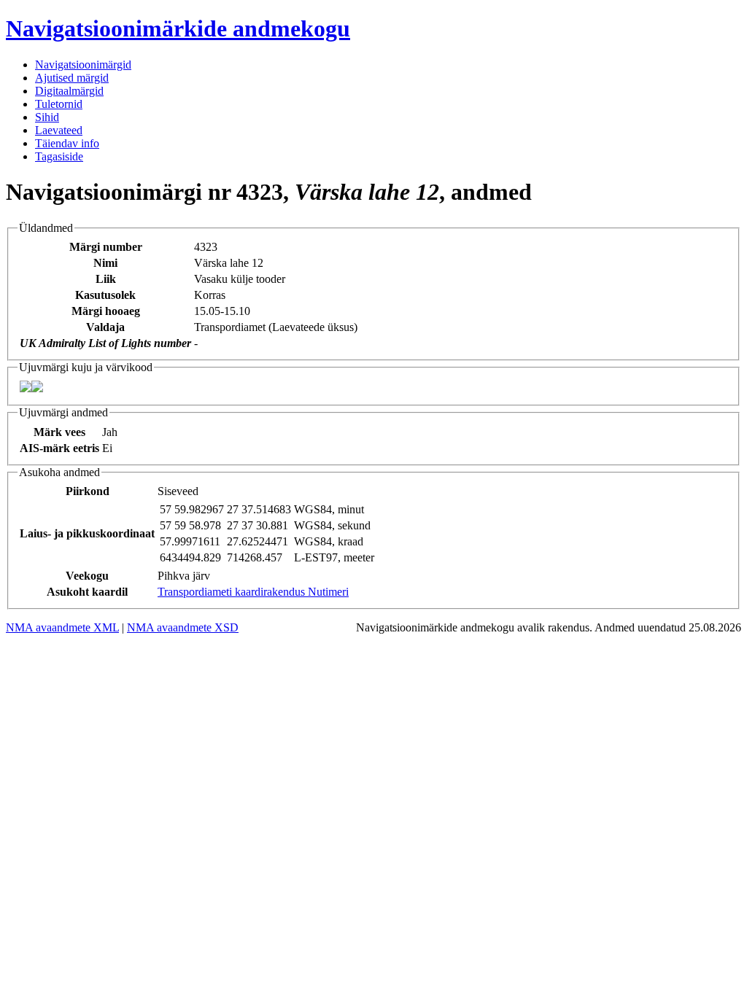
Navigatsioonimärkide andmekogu (178, 28)
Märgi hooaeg (105, 311)
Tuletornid (58, 104)
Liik (106, 279)
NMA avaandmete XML (62, 627)
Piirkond (87, 491)
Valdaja (105, 327)
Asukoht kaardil (87, 591)
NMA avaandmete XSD (183, 627)
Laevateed (58, 130)
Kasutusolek (105, 295)
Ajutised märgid (72, 77)
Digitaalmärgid (69, 91)
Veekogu (87, 575)
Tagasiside (59, 156)
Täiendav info (67, 143)
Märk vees (59, 432)
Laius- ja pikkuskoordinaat (87, 533)
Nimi (105, 263)
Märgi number (105, 247)
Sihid (47, 117)
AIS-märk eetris (59, 448)
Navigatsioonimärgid (83, 64)
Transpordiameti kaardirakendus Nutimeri (253, 591)
